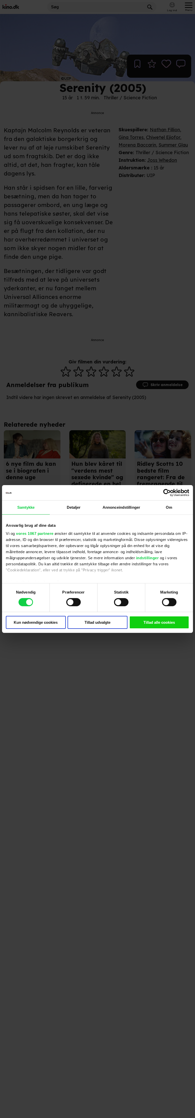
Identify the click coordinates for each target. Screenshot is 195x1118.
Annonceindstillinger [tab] (121, 507)
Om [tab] (169, 507)
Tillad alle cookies (159, 622)
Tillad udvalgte (97, 622)
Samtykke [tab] (26, 507)
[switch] (73, 602)
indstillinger (147, 557)
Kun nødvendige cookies (36, 622)
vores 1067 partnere (35, 533)
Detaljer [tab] (74, 507)
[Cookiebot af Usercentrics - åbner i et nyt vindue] (167, 493)
